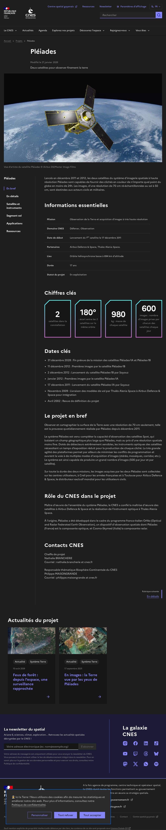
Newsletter (106, 6)
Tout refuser (65, 815)
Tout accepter (92, 815)
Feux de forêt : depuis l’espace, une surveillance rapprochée (30, 681)
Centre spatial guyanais (61, 6)
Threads (146, 754)
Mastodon (125, 764)
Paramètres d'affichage (133, 6)
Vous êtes (141, 30)
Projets (19, 40)
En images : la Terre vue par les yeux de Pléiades (80, 679)
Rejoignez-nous (118, 30)
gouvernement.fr (120, 800)
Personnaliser (39, 815)
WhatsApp (146, 764)
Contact (124, 816)
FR (156, 6)
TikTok (156, 743)
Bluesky (156, 754)
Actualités (27, 30)
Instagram (125, 743)
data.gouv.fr (116, 806)
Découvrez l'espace (90, 30)
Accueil (7, 40)
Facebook (135, 743)
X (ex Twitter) (135, 764)
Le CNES (8, 30)
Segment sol (14, 216)
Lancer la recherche (159, 15)
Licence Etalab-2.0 (119, 828)
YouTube (125, 754)
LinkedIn (146, 743)
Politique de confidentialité (29, 805)
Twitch (135, 754)
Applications (14, 223)
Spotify (156, 764)
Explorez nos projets (63, 30)
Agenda (43, 30)
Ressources (88, 6)
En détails (12, 196)
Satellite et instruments (14, 206)
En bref (11, 188)
